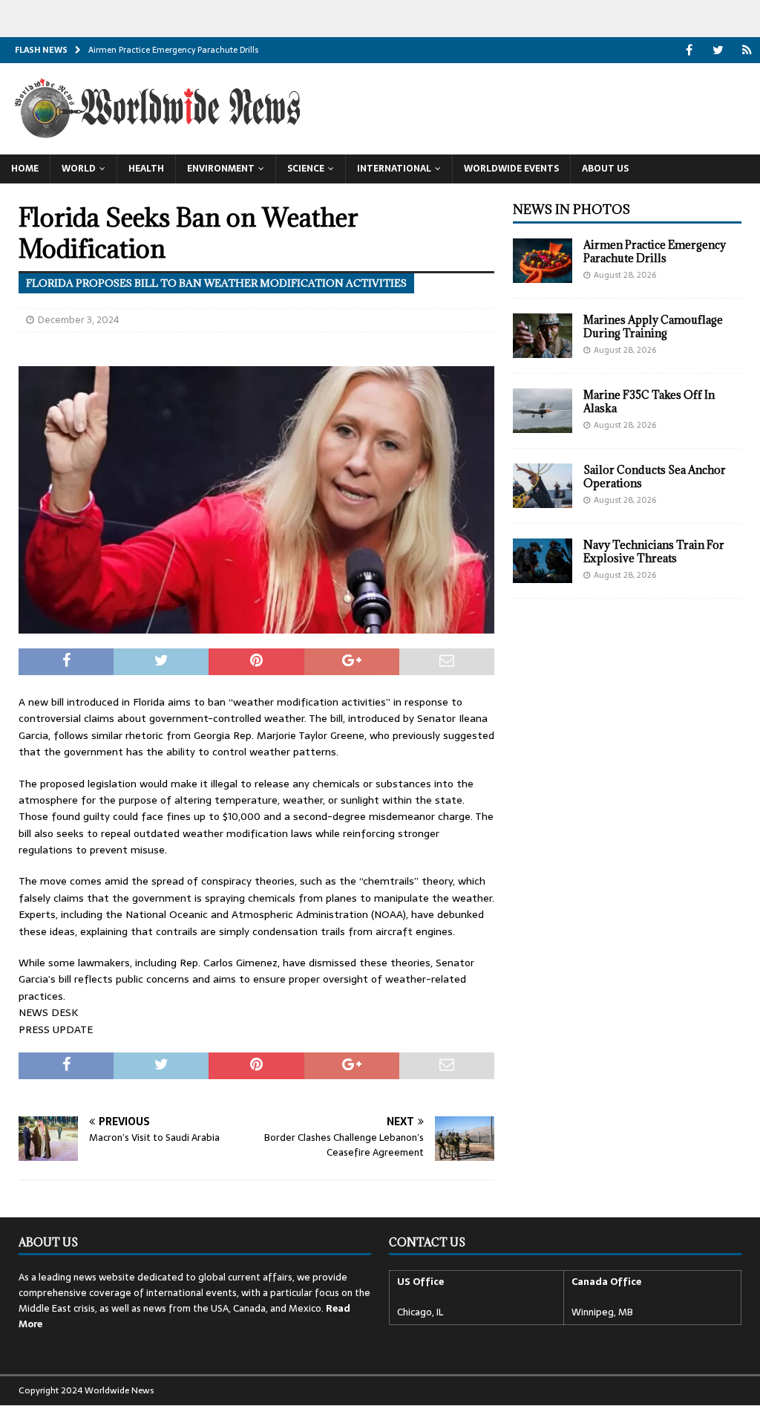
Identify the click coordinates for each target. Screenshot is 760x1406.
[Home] (747, 50)
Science (305, 168)
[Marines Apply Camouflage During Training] (542, 335)
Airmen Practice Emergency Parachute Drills (654, 251)
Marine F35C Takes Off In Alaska (649, 401)
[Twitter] (718, 50)
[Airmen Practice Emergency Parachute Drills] (542, 260)
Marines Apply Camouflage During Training (653, 326)
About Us (605, 168)
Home (25, 168)
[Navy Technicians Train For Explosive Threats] (542, 560)
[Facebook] (689, 50)
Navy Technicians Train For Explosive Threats (653, 551)
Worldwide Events (511, 168)
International (394, 168)
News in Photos (571, 209)
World (79, 168)
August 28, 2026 (625, 274)
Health (146, 168)
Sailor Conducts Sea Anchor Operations (654, 476)
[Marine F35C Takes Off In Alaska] (542, 410)
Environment (221, 168)
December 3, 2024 (78, 320)
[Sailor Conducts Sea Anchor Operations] (542, 485)
